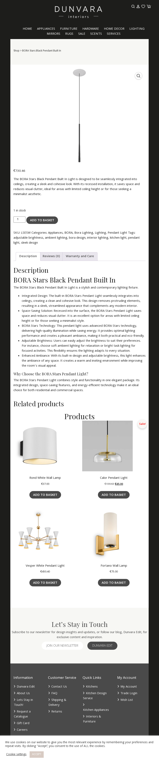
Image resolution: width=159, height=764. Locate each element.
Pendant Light (117, 233)
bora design (77, 238)
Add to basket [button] (45, 495)
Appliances (46, 29)
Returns (56, 712)
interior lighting (97, 238)
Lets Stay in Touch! (23, 703)
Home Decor (114, 29)
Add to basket (42, 220)
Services (113, 34)
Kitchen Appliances (96, 710)
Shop (16, 51)
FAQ (54, 693)
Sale (81, 34)
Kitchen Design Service (95, 696)
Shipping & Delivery (57, 703)
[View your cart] (148, 6)
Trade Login (128, 693)
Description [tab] (28, 256)
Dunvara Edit (102, 646)
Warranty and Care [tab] (80, 256)
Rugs (69, 34)
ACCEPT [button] (36, 754)
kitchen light (118, 238)
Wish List (126, 700)
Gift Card (23, 723)
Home (27, 29)
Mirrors (53, 34)
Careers (22, 730)
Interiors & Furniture (92, 719)
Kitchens (92, 687)
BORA (68, 233)
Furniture (68, 29)
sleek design (29, 243)
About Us (23, 693)
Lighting (137, 29)
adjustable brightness (28, 238)
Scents (96, 34)
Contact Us (59, 687)
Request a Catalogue (22, 714)
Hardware (90, 29)
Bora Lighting (83, 233)
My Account (128, 687)
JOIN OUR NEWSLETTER (62, 646)
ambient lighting (56, 238)
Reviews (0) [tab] (51, 256)
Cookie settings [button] (16, 755)
